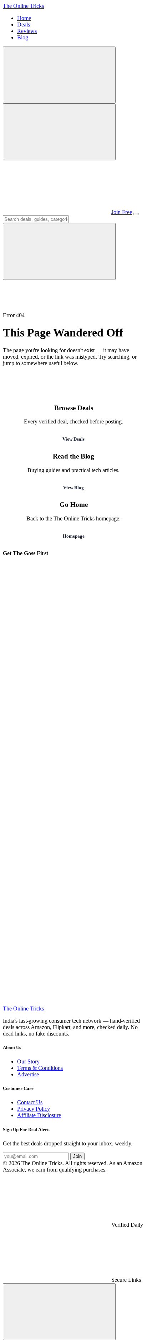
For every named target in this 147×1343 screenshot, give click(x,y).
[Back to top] (59, 1311)
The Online (23, 6)
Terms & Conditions (40, 1068)
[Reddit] (56, 1002)
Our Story (28, 1061)
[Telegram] (56, 616)
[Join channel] (56, 212)
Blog (22, 37)
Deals (23, 24)
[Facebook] (56, 782)
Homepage (74, 536)
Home (24, 18)
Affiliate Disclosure (39, 1115)
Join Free (121, 212)
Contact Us (29, 1102)
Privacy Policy (33, 1109)
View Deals (73, 439)
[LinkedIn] (56, 947)
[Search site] (59, 75)
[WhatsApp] (56, 671)
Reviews (27, 31)
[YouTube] (56, 837)
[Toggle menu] (136, 214)
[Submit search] (59, 251)
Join (77, 1156)
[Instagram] (56, 726)
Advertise (28, 1074)
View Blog (73, 487)
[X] (56, 892)
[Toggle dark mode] (59, 131)
